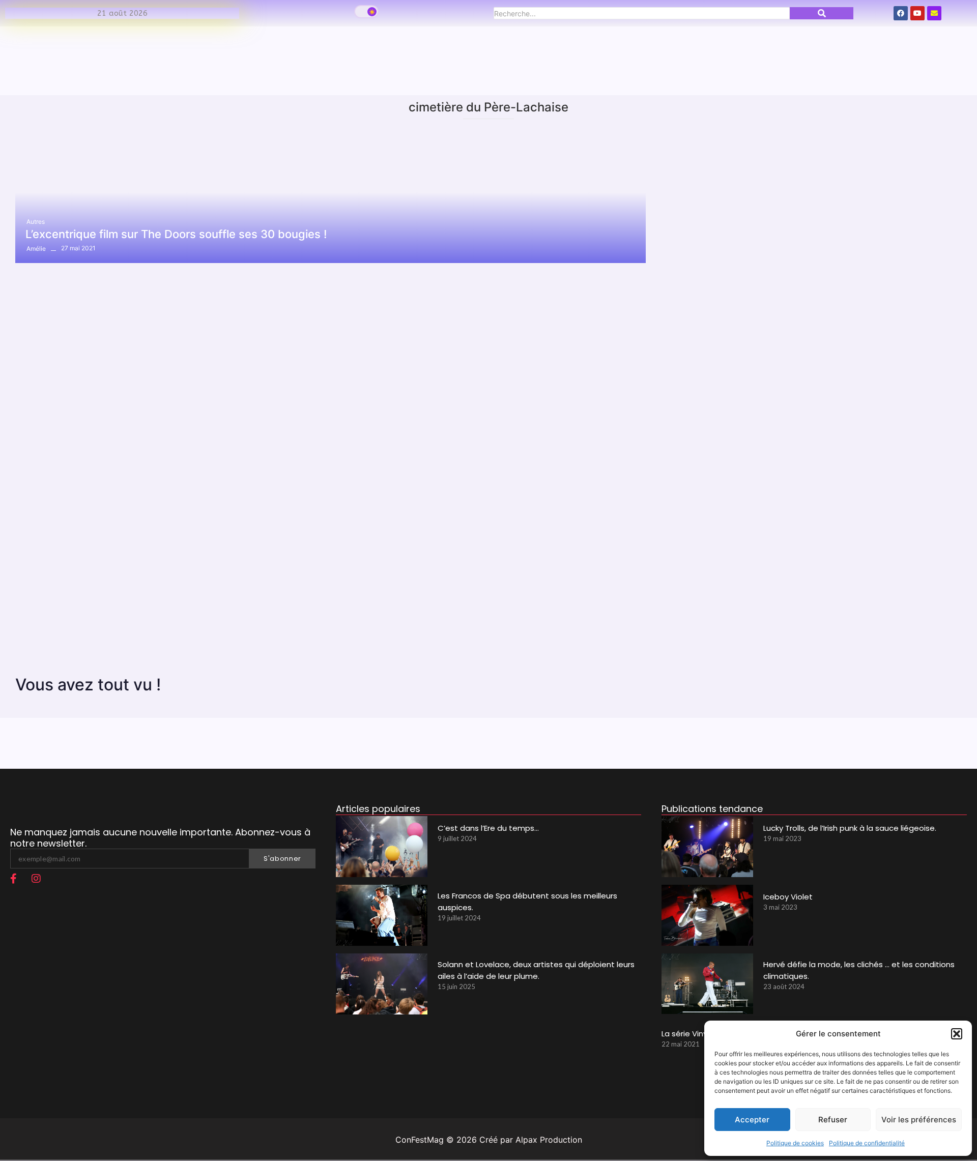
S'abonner (282, 858)
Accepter (752, 1119)
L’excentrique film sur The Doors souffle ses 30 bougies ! (176, 234)
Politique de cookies (795, 1143)
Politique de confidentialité (867, 1143)
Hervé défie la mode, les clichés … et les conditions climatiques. (859, 970)
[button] (957, 1034)
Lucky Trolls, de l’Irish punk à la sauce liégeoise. (849, 828)
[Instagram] (36, 878)
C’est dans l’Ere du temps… (488, 828)
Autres (35, 221)
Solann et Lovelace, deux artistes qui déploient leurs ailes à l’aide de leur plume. (536, 970)
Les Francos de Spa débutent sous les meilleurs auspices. (527, 901)
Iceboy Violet (788, 896)
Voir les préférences (918, 1119)
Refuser (832, 1119)
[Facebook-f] (13, 878)
